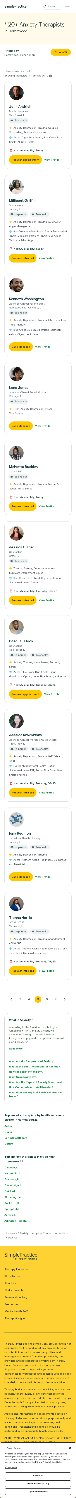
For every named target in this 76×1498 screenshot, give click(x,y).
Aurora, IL (10, 1214)
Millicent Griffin (22, 200)
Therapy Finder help (17, 1269)
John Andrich (20, 106)
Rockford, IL (11, 1203)
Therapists (10, 1233)
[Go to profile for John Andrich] (38, 92)
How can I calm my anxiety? (26, 1071)
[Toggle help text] (50, 76)
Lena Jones (18, 387)
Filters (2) (60, 52)
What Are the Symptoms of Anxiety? (32, 1061)
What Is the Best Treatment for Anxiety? (34, 1066)
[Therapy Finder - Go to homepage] (36, 1257)
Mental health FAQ (16, 1311)
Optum (8, 1143)
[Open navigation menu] (67, 6)
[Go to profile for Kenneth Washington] (38, 285)
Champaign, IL (13, 1185)
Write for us (12, 1276)
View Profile (52, 159)
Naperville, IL (12, 1173)
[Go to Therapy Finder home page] (15, 6)
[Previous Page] (11, 999)
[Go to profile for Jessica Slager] (38, 533)
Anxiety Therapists (31, 1233)
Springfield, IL (13, 1208)
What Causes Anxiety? (23, 1076)
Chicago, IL (11, 1167)
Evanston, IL (11, 1179)
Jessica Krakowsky (25, 735)
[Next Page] (64, 999)
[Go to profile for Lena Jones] (38, 373)
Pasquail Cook (21, 641)
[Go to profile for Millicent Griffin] (38, 186)
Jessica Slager (21, 547)
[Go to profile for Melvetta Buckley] (38, 453)
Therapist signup (15, 1318)
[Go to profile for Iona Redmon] (38, 819)
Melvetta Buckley (23, 466)
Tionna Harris (20, 917)
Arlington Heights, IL (17, 1220)
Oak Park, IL (11, 1191)
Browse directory (15, 1297)
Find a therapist (14, 1290)
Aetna (8, 1125)
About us (10, 1283)
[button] (38, 125)
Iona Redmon (20, 833)
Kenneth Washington (26, 299)
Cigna (8, 1131)
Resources (11, 1304)
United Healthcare (15, 1137)
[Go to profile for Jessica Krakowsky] (38, 721)
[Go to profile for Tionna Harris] (38, 903)
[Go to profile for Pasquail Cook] (38, 627)
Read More (16, 1048)
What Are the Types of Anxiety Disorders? (35, 1082)
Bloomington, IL (14, 1197)
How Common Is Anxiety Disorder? (31, 1087)
